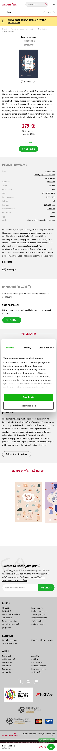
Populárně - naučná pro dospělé (22, 29)
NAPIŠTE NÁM (48, 740)
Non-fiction (42, 29)
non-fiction (50, 171)
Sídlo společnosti (9, 643)
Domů (4, 29)
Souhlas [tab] (10, 347)
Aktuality (6, 608)
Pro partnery (7, 669)
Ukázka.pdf (9, 269)
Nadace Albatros (38, 665)
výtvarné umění (48, 178)
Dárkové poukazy (39, 611)
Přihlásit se (46, 587)
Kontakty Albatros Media (42, 640)
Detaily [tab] (27, 347)
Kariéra (34, 659)
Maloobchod (7, 662)
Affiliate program (38, 614)
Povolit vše (28, 397)
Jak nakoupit (7, 617)
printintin (28, 44)
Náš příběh (6, 656)
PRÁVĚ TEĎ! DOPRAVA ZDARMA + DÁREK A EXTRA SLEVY (27, 21)
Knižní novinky (37, 608)
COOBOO (51, 208)
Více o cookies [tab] (46, 347)
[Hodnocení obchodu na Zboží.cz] (44, 693)
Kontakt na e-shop (10, 640)
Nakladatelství (8, 659)
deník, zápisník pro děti (44, 174)
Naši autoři (6, 611)
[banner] (15, 3)
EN (54, 4)
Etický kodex (37, 662)
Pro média (6, 672)
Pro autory (6, 665)
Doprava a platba (9, 621)
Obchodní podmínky (11, 614)
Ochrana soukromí (39, 617)
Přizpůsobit (27, 405)
